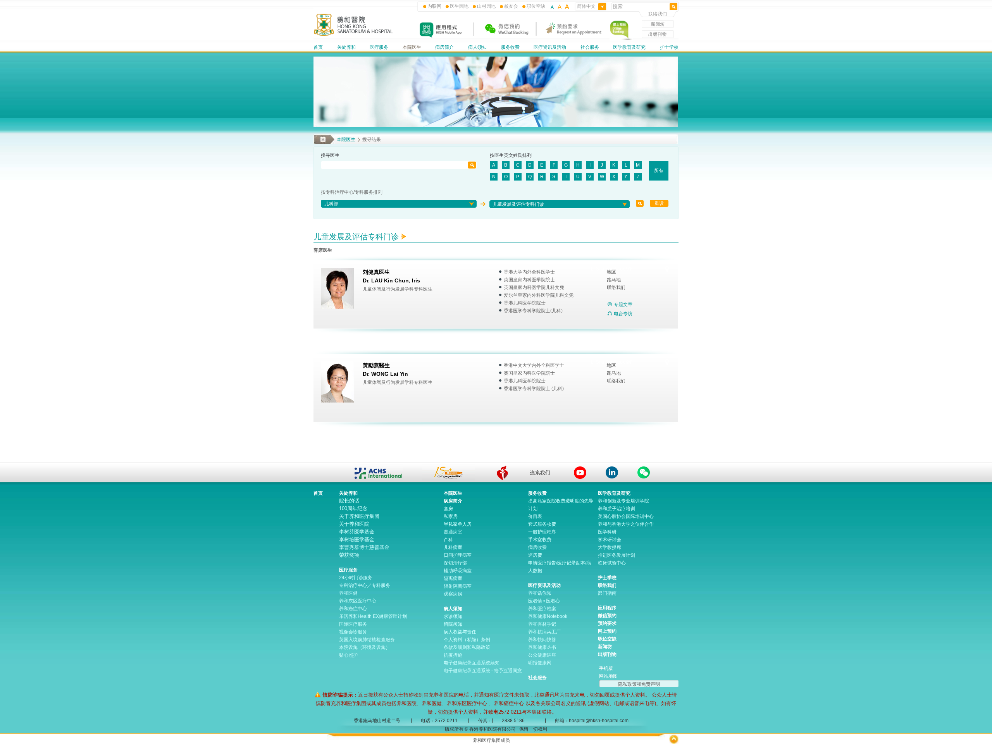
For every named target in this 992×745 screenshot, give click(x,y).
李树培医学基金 (356, 539)
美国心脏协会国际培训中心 (626, 516)
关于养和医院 (354, 524)
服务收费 (510, 47)
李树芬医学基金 (356, 532)
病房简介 (444, 47)
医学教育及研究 (629, 47)
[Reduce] (552, 6)
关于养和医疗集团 (359, 516)
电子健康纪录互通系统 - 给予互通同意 (483, 670)
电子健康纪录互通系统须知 (471, 663)
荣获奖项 (349, 555)
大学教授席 (609, 547)
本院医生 (412, 47)
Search (472, 165)
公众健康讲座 (542, 655)
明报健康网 (539, 663)
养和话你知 (539, 593)
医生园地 (459, 6)
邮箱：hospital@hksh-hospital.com (592, 720)
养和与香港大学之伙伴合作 (626, 524)
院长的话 (349, 501)
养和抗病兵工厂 (544, 632)
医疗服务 (379, 47)
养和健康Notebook (547, 616)
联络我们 (657, 14)
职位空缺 (536, 6)
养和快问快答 (542, 639)
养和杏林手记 (542, 624)
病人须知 (477, 47)
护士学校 (669, 47)
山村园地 (486, 6)
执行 (640, 203)
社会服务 (589, 47)
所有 (658, 170)
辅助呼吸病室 (458, 570)
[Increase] (566, 6)
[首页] (353, 35)
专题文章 (623, 304)
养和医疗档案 (542, 608)
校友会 (511, 6)
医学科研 (607, 532)
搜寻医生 (330, 155)
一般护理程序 (542, 532)
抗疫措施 (453, 655)
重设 (659, 203)
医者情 (535, 601)
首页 (318, 47)
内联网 (434, 6)
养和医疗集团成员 (491, 740)
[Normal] (559, 6)
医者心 (553, 601)
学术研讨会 (609, 539)
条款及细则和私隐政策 (467, 647)
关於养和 (346, 47)
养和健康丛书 (542, 647)
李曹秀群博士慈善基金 (364, 547)
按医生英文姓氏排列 (511, 155)
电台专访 (623, 314)
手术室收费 (539, 539)
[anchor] (502, 473)
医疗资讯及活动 (550, 47)
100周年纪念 (353, 508)
